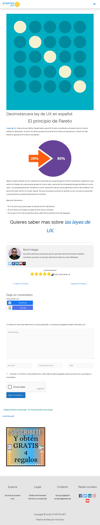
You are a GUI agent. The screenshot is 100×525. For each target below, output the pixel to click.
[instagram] (94, 496)
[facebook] (81, 496)
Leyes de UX (11, 128)
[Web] (80, 366)
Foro (12, 499)
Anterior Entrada (20, 284)
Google (23, 308)
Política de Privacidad (37, 495)
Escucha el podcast (12, 495)
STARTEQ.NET (9, 416)
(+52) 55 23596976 (62, 495)
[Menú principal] (94, 4)
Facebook (23, 303)
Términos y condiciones (37, 499)
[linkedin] (90, 496)
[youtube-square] (88, 501)
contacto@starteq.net (62, 499)
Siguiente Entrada (79, 284)
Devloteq (59, 519)
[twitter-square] (85, 496)
